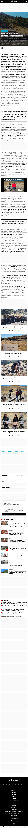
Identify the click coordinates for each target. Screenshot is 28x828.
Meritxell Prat (7, 48)
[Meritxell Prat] (2, 48)
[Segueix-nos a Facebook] (3, 784)
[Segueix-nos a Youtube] (9, 784)
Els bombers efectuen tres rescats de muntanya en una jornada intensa (17, 572)
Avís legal (14, 815)
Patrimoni (22, 451)
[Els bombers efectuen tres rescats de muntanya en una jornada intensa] (4, 571)
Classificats (14, 800)
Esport (14, 796)
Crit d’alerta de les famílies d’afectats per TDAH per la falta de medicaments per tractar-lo (17, 542)
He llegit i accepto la (10, 504)
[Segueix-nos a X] (6, 784)
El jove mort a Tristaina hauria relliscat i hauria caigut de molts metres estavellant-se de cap (14, 603)
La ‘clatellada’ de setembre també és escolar (17, 549)
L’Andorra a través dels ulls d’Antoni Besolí (15, 556)
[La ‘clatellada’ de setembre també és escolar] (4, 548)
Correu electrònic (6, 487)
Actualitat (14, 790)
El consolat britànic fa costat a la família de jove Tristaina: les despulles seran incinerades (17, 564)
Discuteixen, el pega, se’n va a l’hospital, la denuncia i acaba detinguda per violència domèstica (13, 613)
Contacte (14, 807)
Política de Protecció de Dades (14, 811)
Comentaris (14, 50)
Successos (11, 569)
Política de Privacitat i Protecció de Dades (10, 504)
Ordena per (18, 475)
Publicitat (14, 809)
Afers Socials (12, 522)
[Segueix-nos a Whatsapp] (18, 784)
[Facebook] (3, 827)
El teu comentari (6, 492)
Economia (11, 530)
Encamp (16, 451)
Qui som (14, 805)
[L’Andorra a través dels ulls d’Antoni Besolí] (4, 555)
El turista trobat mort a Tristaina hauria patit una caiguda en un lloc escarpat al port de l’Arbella (12, 610)
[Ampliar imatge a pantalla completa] (26, 14)
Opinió (14, 792)
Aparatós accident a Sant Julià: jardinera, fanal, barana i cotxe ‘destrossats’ (14, 606)
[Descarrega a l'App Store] (14, 824)
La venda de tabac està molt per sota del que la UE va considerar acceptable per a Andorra (17, 533)
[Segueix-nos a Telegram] (21, 784)
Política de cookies (14, 813)
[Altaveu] (15, 2)
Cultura (3, 451)
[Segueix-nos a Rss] (25, 784)
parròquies (10, 451)
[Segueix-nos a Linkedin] (15, 784)
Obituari (14, 803)
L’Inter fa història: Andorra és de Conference (12, 616)
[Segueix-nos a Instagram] (12, 784)
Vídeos (14, 798)
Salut (10, 538)
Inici (14, 788)
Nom (3, 481)
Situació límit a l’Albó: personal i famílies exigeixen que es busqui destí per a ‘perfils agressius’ (17, 525)
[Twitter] (10, 827)
